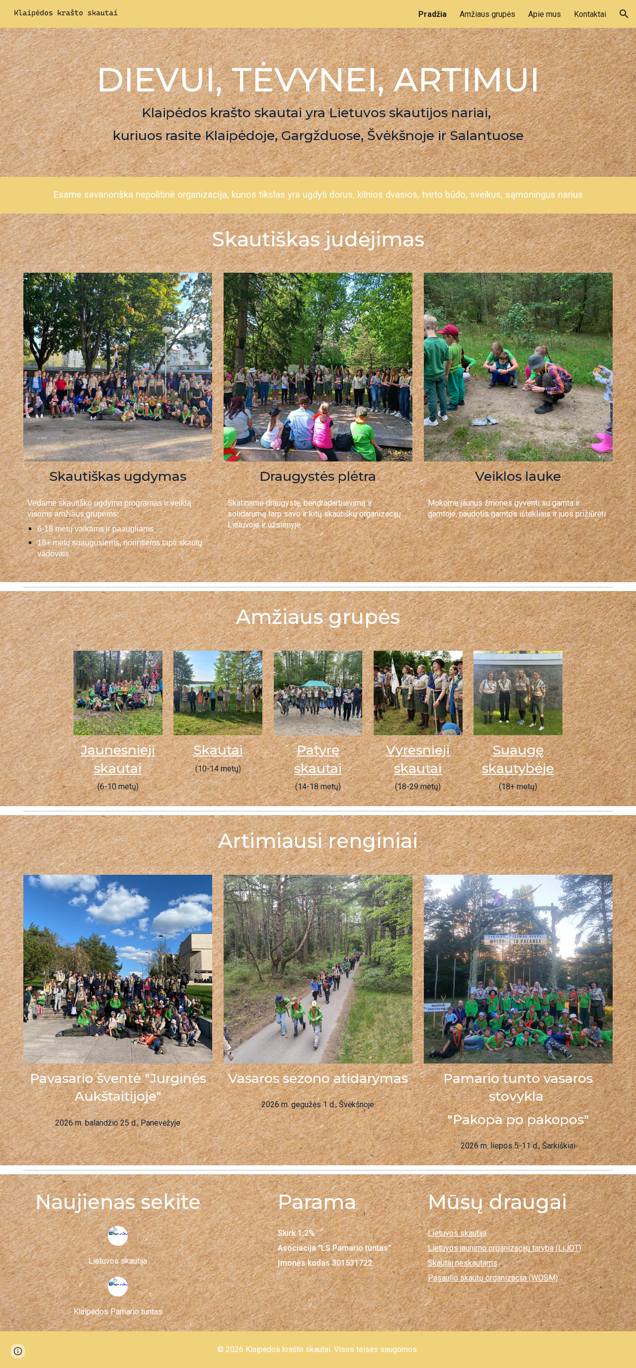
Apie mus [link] (544, 14)
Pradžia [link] (432, 14)
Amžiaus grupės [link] (487, 14)
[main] (317, 102)
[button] (624, 14)
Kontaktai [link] (590, 14)
